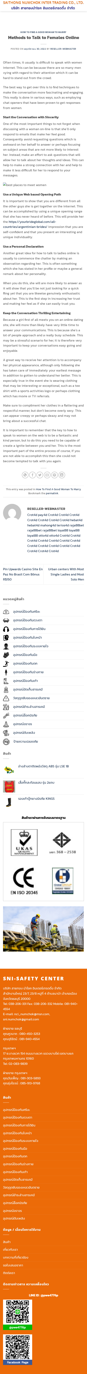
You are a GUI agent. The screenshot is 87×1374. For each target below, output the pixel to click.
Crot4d (32, 514)
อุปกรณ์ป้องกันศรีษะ (16, 1109)
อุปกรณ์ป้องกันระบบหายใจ (20, 1140)
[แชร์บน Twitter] (39, 475)
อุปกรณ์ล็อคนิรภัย (15, 1202)
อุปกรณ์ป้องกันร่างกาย (18, 1164)
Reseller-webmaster (63, 48)
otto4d (43, 535)
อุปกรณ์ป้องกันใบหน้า (17, 1133)
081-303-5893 (30, 1078)
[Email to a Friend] (47, 475)
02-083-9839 (18, 1063)
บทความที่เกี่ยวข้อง (15, 1257)
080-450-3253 (29, 1033)
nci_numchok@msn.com (31, 1014)
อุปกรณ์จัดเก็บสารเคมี (18, 1179)
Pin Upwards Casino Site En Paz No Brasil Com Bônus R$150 (23, 574)
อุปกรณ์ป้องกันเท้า (15, 1171)
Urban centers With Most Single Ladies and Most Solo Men (66, 574)
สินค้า (7, 1241)
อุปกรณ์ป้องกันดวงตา (17, 1117)
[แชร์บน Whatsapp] (25, 475)
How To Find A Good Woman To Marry (43, 32)
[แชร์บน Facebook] (32, 475)
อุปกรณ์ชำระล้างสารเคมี (19, 1195)
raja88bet (77, 525)
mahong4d (48, 525)
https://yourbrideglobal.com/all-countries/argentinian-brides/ (29, 224)
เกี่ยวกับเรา (10, 1249)
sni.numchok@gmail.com (21, 1019)
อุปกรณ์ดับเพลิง (14, 1218)
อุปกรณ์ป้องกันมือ (15, 1148)
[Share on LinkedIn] (61, 475)
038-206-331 (17, 1003)
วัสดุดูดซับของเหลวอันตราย (21, 1187)
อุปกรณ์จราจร (12, 1210)
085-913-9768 (30, 1083)
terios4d (63, 525)
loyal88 (63, 530)
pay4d (42, 514)
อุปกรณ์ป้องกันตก (15, 1156)
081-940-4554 (29, 1038)
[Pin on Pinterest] (54, 475)
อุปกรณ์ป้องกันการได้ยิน (19, 1125)
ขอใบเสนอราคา (13, 1265)
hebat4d (76, 520)
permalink (52, 493)
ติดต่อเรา (9, 1272)
